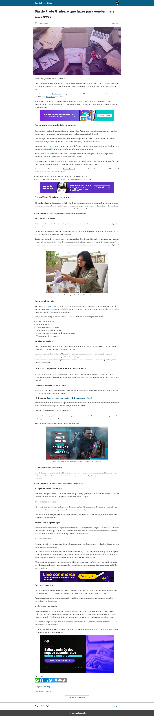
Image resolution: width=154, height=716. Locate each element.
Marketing (46, 687)
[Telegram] (55, 682)
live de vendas (39, 547)
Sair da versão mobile (77, 713)
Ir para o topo (115, 707)
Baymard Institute (52, 146)
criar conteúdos (58, 611)
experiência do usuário (81, 533)
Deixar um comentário (77, 697)
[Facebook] (41, 682)
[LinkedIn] (46, 682)
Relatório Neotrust (69, 169)
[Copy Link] (64, 682)
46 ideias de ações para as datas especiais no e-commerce (66, 213)
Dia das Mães (50, 97)
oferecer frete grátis (50, 306)
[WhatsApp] (37, 682)
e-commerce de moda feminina (48, 551)
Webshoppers (56, 94)
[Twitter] (51, 682)
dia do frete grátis (45, 691)
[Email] (60, 682)
